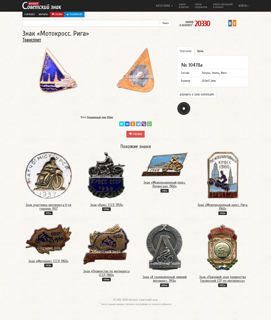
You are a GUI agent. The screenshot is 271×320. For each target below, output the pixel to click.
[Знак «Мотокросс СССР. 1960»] (48, 239)
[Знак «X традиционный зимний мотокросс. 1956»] (164, 247)
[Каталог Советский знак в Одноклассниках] (234, 23)
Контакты (43, 14)
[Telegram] (138, 123)
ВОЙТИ (242, 6)
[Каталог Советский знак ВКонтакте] (230, 23)
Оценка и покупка (184, 6)
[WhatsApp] (149, 123)
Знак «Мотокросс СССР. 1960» (48, 261)
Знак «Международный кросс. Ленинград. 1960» (164, 184)
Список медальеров (201, 6)
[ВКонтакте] (127, 123)
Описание (186, 51)
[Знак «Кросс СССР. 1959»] (106, 175)
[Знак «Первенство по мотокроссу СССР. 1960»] (106, 244)
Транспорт (31, 39)
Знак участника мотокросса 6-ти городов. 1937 (48, 207)
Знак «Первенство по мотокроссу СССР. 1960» (106, 273)
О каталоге (29, 14)
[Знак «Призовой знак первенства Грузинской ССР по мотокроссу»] (222, 247)
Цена (200, 51)
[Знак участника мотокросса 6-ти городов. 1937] (48, 175)
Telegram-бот (76, 14)
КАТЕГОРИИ (163, 6)
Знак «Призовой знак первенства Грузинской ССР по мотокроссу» (222, 279)
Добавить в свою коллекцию (197, 94)
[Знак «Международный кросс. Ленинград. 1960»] (164, 164)
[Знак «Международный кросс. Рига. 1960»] (222, 175)
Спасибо (58, 14)
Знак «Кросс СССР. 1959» (106, 205)
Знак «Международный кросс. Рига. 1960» (222, 207)
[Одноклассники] (132, 123)
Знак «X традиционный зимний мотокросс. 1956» (164, 279)
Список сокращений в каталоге (223, 6)
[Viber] (143, 123)
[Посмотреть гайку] (183, 108)
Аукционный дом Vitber (100, 117)
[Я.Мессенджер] (121, 123)
